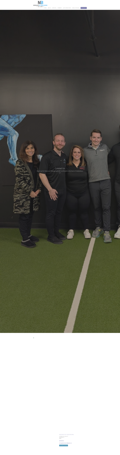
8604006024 (61, 440)
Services (54, 7)
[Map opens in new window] (33, 337)
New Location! (75, 7)
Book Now (83, 7)
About (49, 7)
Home (45, 7)
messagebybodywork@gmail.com (65, 443)
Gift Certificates (67, 7)
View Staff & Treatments (63, 445)
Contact (60, 7)
